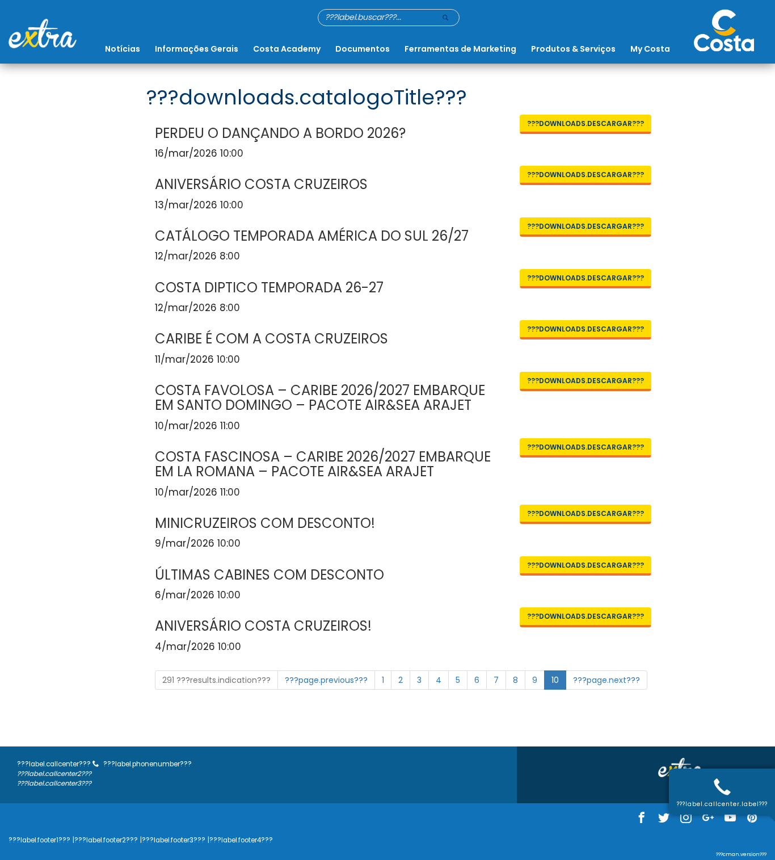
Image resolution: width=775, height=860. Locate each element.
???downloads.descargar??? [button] (585, 123)
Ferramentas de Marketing (460, 48)
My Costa (650, 48)
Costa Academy (287, 48)
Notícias (122, 48)
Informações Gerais (196, 48)
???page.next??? (606, 680)
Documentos (362, 48)
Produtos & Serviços (573, 48)
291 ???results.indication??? (216, 680)
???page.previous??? (326, 680)
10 (555, 680)
